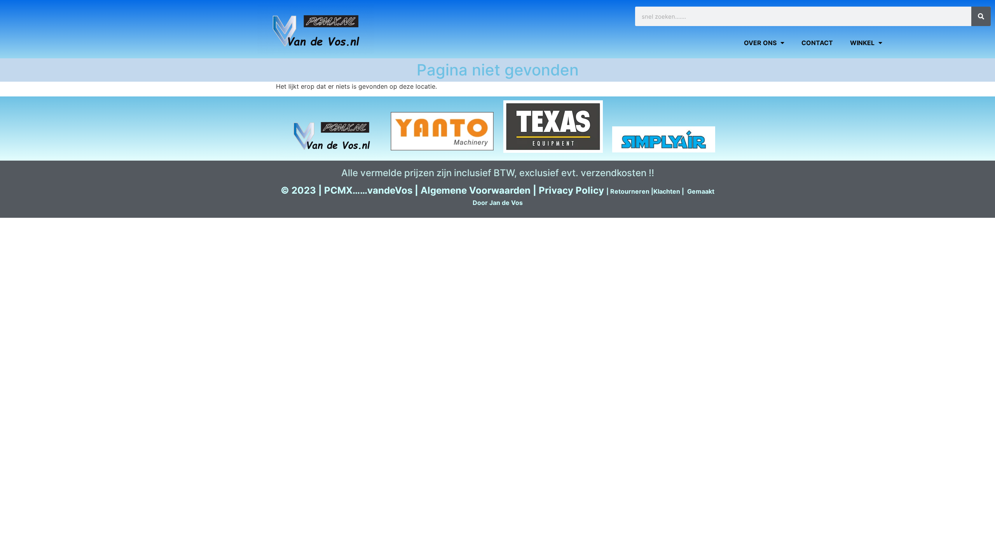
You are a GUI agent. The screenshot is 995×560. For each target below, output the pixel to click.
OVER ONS (760, 43)
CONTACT (817, 43)
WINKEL (862, 43)
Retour (620, 191)
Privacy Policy (571, 190)
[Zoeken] (981, 16)
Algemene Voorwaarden (476, 190)
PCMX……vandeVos (368, 190)
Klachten (666, 191)
